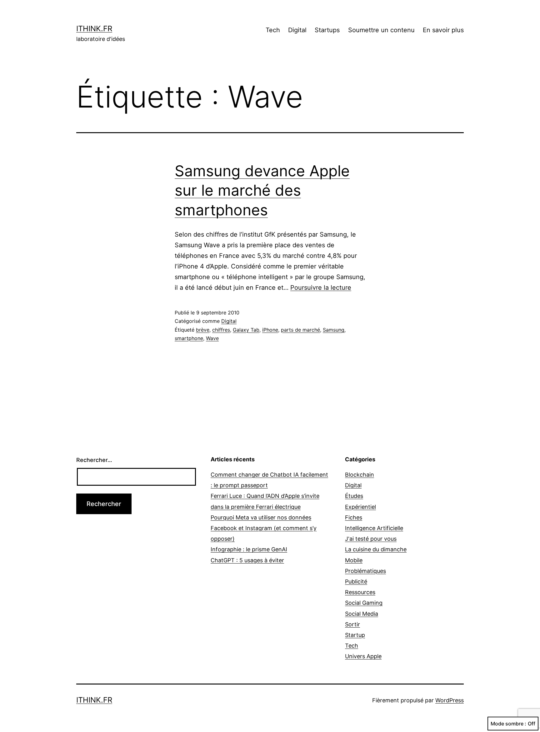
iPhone (270, 330)
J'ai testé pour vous (371, 538)
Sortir (352, 624)
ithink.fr (94, 28)
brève (202, 330)
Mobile (353, 560)
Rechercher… (94, 460)
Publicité (356, 581)
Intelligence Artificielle (374, 528)
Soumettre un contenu (381, 30)
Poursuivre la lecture (320, 287)
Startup (355, 635)
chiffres (221, 330)
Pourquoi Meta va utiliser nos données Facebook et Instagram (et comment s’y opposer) (264, 528)
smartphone (189, 338)
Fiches (353, 517)
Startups (327, 30)
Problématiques (365, 571)
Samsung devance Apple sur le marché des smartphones (262, 190)
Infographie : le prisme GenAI (249, 549)
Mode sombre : (508, 723)
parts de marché (300, 330)
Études (354, 496)
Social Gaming (363, 602)
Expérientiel (360, 507)
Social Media (361, 613)
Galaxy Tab (246, 330)
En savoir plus (443, 30)
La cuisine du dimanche (376, 549)
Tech (273, 30)
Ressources (360, 592)
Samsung (333, 330)
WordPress (449, 700)
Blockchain (359, 474)
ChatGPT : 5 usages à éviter (247, 560)
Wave (212, 338)
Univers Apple (363, 656)
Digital (297, 30)
